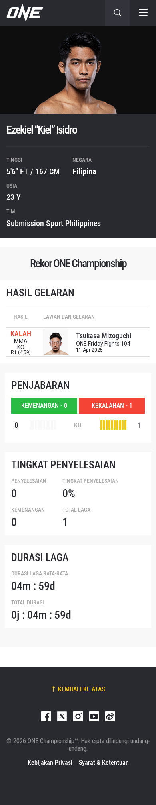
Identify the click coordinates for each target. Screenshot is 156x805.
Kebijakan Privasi (50, 762)
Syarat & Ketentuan (104, 762)
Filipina (84, 171)
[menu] (143, 12)
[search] (117, 13)
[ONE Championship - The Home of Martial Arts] (24, 12)
